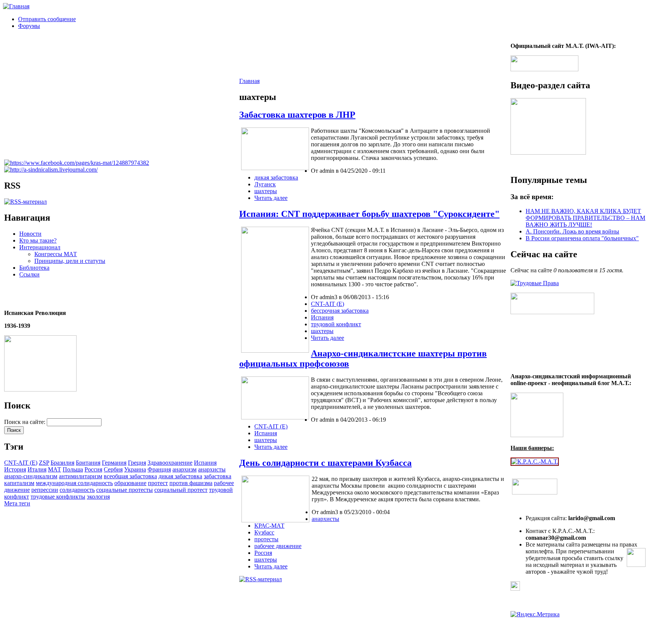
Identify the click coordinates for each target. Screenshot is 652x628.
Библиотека (34, 267)
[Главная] (16, 6)
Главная (249, 81)
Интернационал (39, 247)
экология (98, 496)
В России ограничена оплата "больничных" (582, 238)
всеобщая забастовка (130, 476)
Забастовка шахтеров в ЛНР (297, 115)
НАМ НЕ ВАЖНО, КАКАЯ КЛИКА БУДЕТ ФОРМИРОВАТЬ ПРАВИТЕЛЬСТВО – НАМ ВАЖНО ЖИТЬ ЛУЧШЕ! (585, 218)
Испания (205, 462)
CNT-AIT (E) (20, 462)
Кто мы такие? (38, 240)
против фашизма (190, 483)
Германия (114, 462)
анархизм (184, 469)
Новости (30, 233)
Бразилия (62, 462)
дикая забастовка (180, 476)
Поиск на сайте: (25, 422)
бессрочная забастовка (340, 310)
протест (158, 483)
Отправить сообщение (47, 19)
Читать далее (271, 198)
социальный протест (181, 490)
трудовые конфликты (58, 496)
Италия (37, 469)
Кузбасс (264, 532)
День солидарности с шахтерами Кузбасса (325, 463)
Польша (73, 469)
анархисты (212, 469)
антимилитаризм (80, 476)
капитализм (19, 483)
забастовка (217, 476)
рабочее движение (277, 546)
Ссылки (29, 274)
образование (130, 483)
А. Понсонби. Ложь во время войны (572, 231)
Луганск (265, 184)
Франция (159, 469)
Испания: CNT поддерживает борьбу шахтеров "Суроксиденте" (369, 214)
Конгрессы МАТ (55, 254)
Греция (137, 462)
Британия (88, 462)
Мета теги (17, 503)
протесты (266, 539)
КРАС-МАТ (269, 525)
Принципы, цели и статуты (69, 261)
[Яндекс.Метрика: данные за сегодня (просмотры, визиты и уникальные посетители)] (535, 614)
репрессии (44, 490)
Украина (135, 469)
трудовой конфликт (336, 324)
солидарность (77, 490)
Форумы (29, 26)
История (15, 469)
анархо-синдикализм (30, 476)
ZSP (44, 462)
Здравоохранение (170, 462)
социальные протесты (124, 490)
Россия (93, 469)
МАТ (54, 469)
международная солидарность (74, 483)
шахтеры (265, 191)
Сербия (113, 469)
